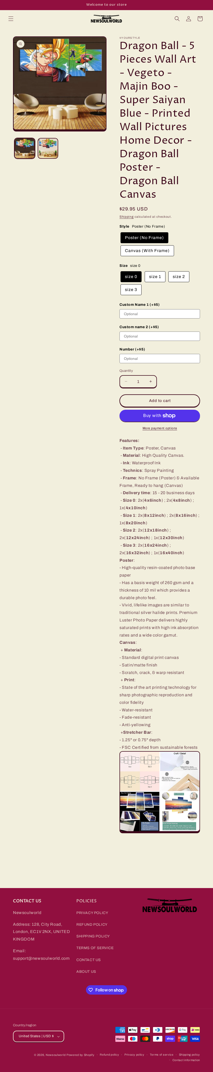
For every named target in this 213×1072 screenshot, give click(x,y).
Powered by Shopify (80, 1054)
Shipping (126, 217)
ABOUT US (86, 972)
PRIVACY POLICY (92, 913)
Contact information (186, 1060)
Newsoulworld (55, 1054)
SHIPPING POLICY (93, 936)
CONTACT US (88, 960)
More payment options (160, 428)
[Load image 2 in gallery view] (48, 148)
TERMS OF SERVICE (95, 948)
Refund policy (109, 1054)
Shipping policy (189, 1054)
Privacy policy (134, 1054)
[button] (11, 18)
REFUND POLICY (92, 925)
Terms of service (162, 1054)
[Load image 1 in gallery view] (24, 148)
